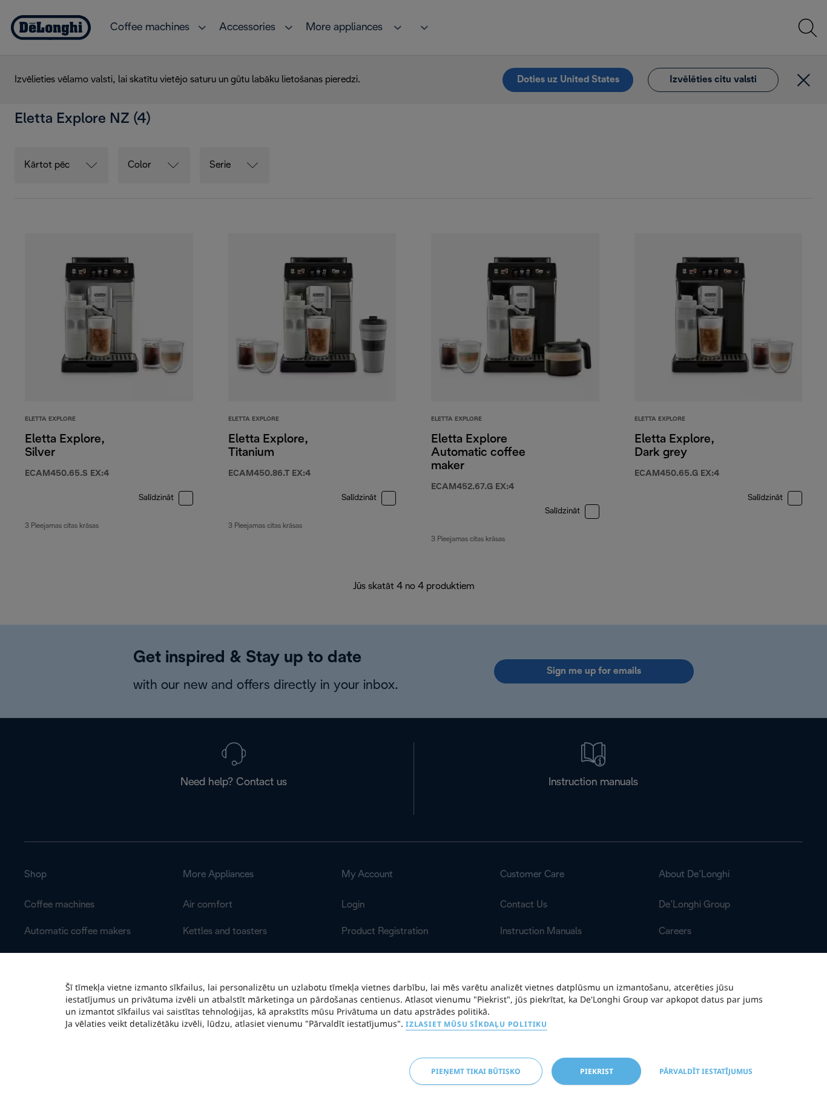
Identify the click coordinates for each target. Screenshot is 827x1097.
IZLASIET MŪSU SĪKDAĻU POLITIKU (476, 1024)
